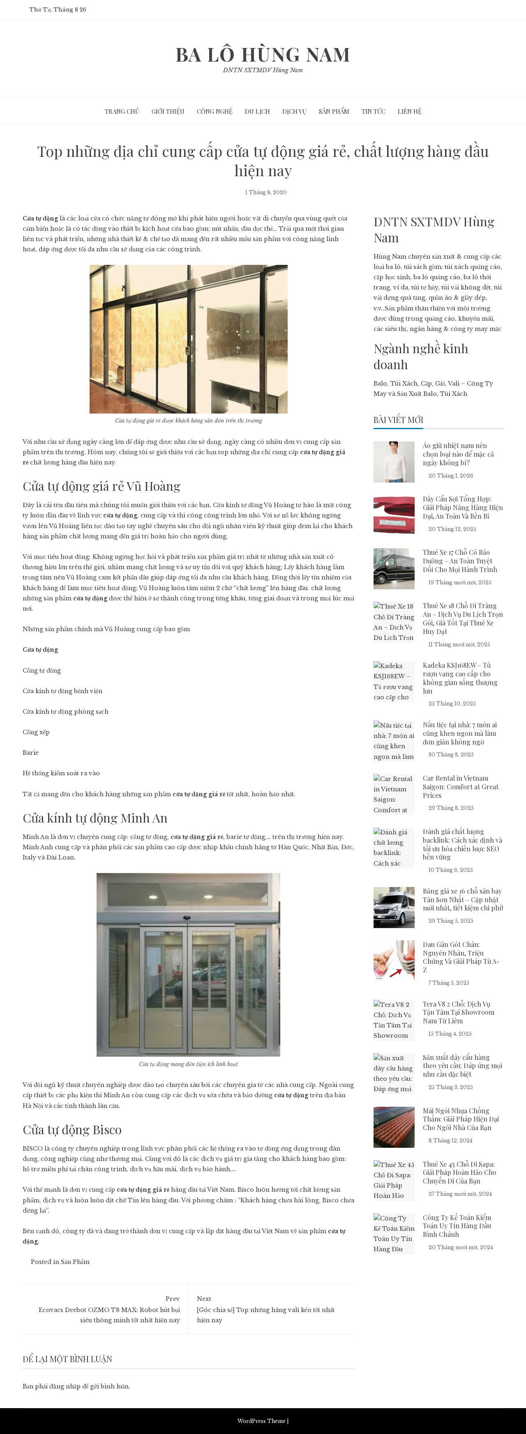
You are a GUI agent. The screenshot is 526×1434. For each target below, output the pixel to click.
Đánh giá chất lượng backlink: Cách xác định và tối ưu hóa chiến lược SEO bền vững (462, 844)
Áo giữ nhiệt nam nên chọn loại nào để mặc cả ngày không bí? (458, 454)
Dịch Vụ (294, 111)
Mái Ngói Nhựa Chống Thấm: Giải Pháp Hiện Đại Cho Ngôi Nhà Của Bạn (461, 1119)
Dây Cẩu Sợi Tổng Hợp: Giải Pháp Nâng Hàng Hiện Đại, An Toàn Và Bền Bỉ (463, 507)
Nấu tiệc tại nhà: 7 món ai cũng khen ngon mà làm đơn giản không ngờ (460, 733)
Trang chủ (122, 111)
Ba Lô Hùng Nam (263, 54)
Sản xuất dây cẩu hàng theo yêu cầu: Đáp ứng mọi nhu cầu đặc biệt (462, 1066)
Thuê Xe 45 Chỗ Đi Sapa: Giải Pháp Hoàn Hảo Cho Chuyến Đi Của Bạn (459, 1173)
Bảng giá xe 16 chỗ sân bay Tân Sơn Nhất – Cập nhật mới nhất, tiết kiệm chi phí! (463, 899)
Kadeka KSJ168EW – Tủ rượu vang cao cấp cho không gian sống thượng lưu (460, 678)
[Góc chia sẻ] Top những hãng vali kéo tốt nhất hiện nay (266, 1309)
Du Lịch (257, 111)
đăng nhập (65, 1386)
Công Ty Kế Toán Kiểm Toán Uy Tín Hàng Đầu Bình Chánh (457, 1226)
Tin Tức (373, 111)
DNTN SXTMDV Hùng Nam (263, 70)
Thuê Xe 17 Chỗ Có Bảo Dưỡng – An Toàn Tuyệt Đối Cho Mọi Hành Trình (460, 561)
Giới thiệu (168, 111)
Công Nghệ (215, 111)
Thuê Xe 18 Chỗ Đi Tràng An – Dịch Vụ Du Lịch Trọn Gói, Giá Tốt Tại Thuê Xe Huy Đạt (463, 618)
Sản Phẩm (334, 111)
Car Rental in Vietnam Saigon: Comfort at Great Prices (460, 787)
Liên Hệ (410, 111)
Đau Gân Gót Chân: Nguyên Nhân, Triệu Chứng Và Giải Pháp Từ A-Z (461, 957)
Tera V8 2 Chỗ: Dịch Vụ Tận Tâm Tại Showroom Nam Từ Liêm (458, 1012)
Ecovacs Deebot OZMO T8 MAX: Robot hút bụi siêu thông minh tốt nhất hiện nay (109, 1309)
